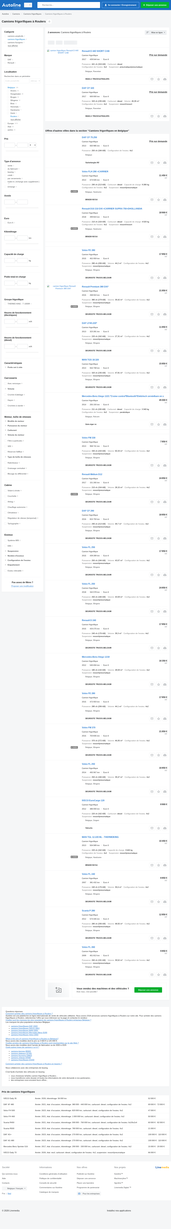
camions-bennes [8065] (21, 1051)
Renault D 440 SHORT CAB (96, 51)
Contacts (5, 1183)
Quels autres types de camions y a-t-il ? (22, 1047)
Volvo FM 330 (88, 438)
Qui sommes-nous (10, 1174)
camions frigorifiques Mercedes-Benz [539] (29, 1032)
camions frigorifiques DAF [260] (24, 1026)
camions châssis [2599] (21, 1058)
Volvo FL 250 (88, 547)
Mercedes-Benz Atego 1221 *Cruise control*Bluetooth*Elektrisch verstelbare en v (123, 396)
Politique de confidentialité (50, 1178)
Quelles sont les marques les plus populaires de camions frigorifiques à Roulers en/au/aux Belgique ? (48, 1020)
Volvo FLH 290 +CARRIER (95, 171)
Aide (4, 1178)
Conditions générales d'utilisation (53, 1174)
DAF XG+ (7, 1134)
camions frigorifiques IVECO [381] (25, 1028)
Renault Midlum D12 (92, 474)
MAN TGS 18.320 (90, 360)
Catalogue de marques (49, 1192)
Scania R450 (8, 1122)
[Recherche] (40, 5)
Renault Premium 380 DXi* (95, 287)
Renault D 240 (89, 620)
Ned (9, 1193)
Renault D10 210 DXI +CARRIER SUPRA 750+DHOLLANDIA (112, 209)
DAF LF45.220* (89, 323)
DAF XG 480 (8, 1140)
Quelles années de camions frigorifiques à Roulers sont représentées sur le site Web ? (42, 1043)
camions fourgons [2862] (21, 1055)
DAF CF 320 (88, 88)
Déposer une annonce (148, 990)
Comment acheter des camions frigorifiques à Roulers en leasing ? (34, 1064)
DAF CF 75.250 (89, 137)
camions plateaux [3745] (21, 1053)
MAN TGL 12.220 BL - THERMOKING (100, 837)
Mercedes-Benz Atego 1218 (96, 657)
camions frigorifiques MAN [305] (24, 1030)
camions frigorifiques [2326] (22, 1060)
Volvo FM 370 (88, 727)
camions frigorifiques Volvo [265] (24, 1035)
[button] (158, 79)
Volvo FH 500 (9, 1110)
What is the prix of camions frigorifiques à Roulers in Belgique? (32, 1039)
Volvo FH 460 (9, 1116)
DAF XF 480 (8, 1104)
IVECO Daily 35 (10, 1098)
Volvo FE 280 (88, 250)
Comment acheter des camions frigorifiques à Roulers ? (29, 1014)
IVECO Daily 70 (10, 1152)
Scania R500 (8, 1128)
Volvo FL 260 (88, 947)
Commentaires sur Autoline (50, 1187)
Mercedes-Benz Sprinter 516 (15, 1146)
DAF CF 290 (88, 511)
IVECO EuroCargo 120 (93, 800)
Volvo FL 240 (88, 874)
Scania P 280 (88, 911)
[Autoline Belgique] (11, 5)
